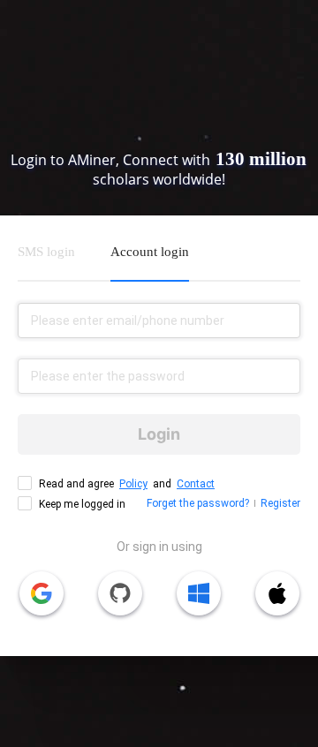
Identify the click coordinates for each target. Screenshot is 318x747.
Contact (196, 484)
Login (159, 434)
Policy (133, 484)
